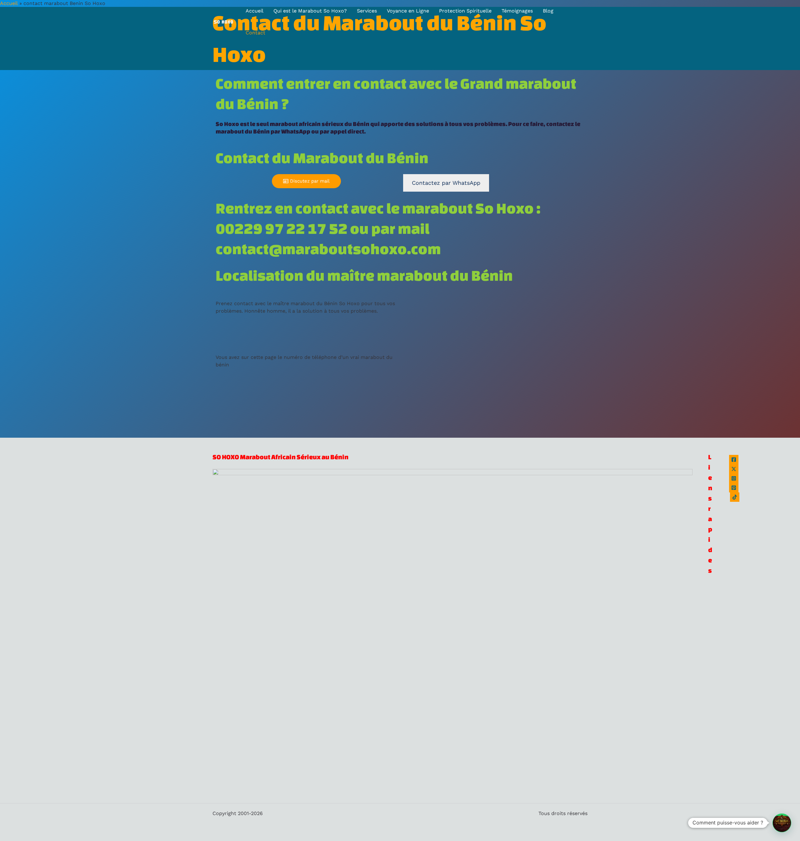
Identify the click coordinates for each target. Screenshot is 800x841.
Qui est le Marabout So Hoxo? (310, 11)
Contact (255, 33)
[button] (781, 822)
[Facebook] (733, 459)
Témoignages (517, 11)
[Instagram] (733, 478)
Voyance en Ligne (408, 11)
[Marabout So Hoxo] (223, 21)
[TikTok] (734, 497)
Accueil (254, 11)
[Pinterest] (733, 487)
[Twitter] (733, 469)
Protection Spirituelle (465, 11)
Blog (548, 11)
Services (367, 11)
